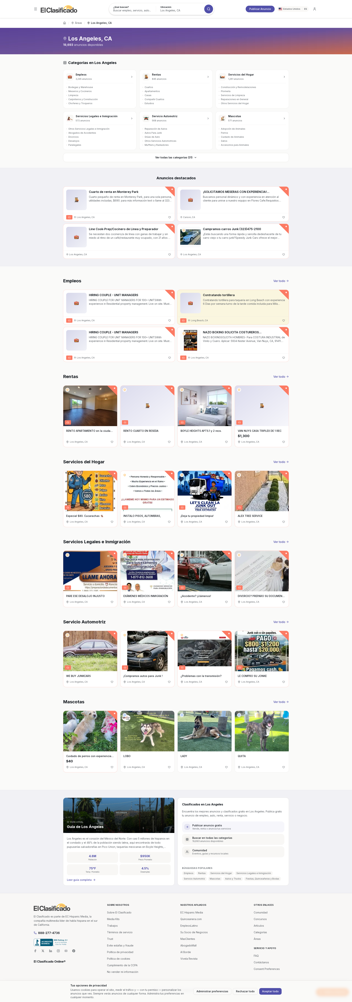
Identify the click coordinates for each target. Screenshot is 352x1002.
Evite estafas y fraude (120, 945)
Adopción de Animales (233, 128)
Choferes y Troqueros (80, 103)
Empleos (188, 873)
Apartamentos (152, 91)
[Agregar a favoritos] (169, 217)
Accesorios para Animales (235, 145)
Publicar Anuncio (260, 8)
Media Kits (113, 919)
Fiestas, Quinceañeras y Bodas (262, 878)
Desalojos (73, 141)
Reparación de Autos (156, 128)
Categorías (260, 932)
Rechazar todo (245, 991)
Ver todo (279, 281)
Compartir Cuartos (154, 99)
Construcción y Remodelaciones (238, 87)
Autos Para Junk (153, 132)
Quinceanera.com (191, 919)
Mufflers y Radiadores (157, 145)
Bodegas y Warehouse (80, 87)
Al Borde (185, 952)
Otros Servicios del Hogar (235, 103)
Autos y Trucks (233, 878)
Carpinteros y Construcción (83, 99)
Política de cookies (118, 958)
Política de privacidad (120, 952)
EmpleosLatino (189, 925)
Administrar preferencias (212, 991)
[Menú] (35, 9)
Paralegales (74, 145)
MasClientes (187, 938)
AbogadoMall (188, 945)
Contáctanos (261, 962)
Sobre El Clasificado (119, 912)
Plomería (225, 91)
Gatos (224, 141)
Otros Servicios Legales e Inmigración (88, 128)
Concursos (260, 919)
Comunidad (260, 912)
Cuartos (149, 87)
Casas (148, 95)
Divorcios (73, 136)
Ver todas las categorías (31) (173, 157)
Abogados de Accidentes (82, 132)
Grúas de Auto (152, 136)
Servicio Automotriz (194, 878)
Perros (224, 132)
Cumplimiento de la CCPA (122, 965)
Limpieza (73, 95)
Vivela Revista (188, 958)
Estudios (149, 103)
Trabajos (112, 925)
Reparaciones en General (234, 99)
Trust (110, 938)
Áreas (78, 22)
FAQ (256, 955)
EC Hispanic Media (191, 912)
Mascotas (215, 878)
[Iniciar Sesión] (314, 9)
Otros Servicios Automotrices (160, 141)
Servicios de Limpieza (233, 95)
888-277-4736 (49, 933)
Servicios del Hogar (221, 873)
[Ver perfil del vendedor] (184, 230)
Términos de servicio (120, 932)
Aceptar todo (270, 991)
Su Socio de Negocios (194, 932)
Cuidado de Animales (232, 136)
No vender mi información (122, 971)
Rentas (202, 873)
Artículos (259, 925)
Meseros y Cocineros (80, 91)
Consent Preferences (267, 968)
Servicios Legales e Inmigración (253, 873)
